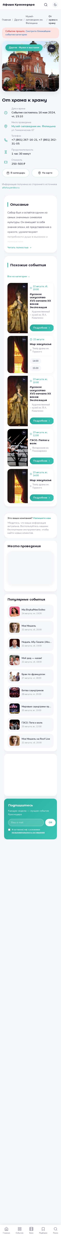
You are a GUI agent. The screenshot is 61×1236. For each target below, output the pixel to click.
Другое (18, 19)
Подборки (43, 1233)
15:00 (35, 368)
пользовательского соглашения (28, 832)
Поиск (55, 1233)
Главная (6, 19)
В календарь (18, 172)
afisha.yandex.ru (10, 187)
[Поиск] (45, 4)
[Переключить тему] (55, 5)
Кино (31, 1233)
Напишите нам (42, 518)
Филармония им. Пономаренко (40, 449)
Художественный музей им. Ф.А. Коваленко (41, 314)
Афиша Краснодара (19, 4)
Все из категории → (18, 276)
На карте (47, 172)
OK (50, 822)
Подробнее (40, 327)
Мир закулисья (40, 344)
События (19, 1233)
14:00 (35, 360)
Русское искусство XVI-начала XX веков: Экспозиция (40, 301)
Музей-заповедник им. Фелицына (34, 20)
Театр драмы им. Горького (41, 350)
